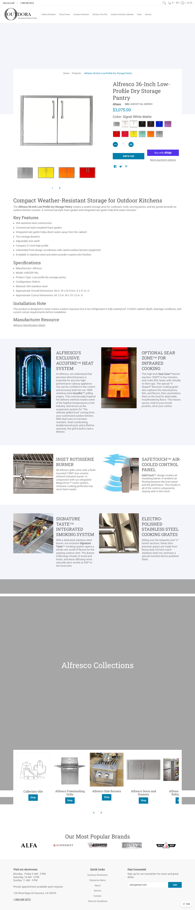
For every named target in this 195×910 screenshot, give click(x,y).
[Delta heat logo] (166, 845)
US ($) (189, 3)
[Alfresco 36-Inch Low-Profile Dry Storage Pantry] (25, 173)
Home (66, 73)
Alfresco (117, 104)
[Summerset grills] (63, 845)
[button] (173, 3)
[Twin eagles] (97, 845)
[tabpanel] (97, 263)
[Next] (59, 188)
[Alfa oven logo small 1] (29, 845)
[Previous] (94, 812)
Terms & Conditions (97, 901)
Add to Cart (128, 156)
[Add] (131, 144)
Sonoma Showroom (97, 875)
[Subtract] (115, 144)
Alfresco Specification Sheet (29, 325)
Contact (97, 896)
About (97, 885)
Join (175, 884)
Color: (132, 117)
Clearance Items (97, 880)
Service (97, 890)
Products (76, 73)
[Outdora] (20, 14)
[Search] (164, 3)
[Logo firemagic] (131, 845)
